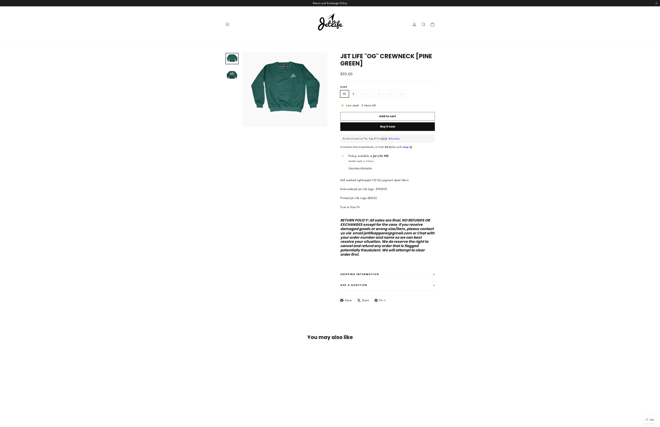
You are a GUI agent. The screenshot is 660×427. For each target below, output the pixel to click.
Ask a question (353, 285)
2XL (389, 94)
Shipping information (359, 274)
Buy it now (387, 127)
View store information (360, 168)
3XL (401, 94)
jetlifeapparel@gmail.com (388, 233)
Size (343, 87)
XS (344, 94)
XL (379, 94)
